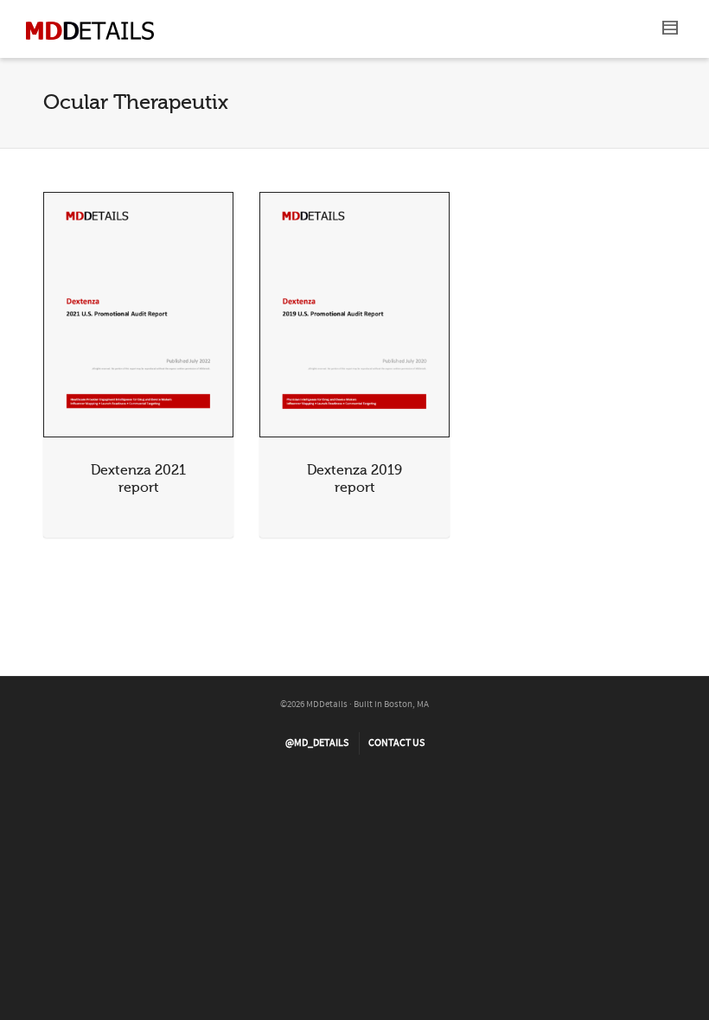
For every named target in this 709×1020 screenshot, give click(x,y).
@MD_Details (316, 742)
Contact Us (396, 742)
